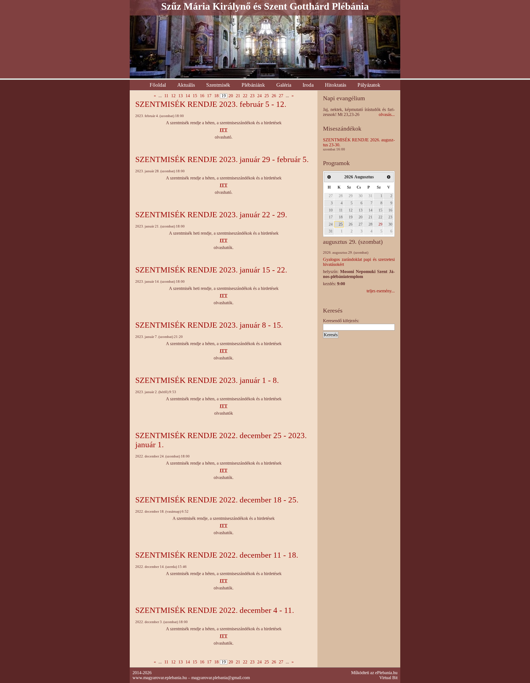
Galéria (283, 85)
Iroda (308, 85)
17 (209, 95)
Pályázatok (368, 85)
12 (173, 95)
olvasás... (387, 114)
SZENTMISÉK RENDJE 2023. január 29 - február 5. (222, 159)
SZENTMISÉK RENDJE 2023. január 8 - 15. (209, 325)
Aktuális (186, 85)
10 (331, 210)
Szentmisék (218, 85)
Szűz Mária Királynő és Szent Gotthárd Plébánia (265, 6)
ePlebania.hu (386, 672)
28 (341, 196)
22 (245, 95)
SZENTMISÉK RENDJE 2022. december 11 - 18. (216, 554)
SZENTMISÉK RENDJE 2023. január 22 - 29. (211, 214)
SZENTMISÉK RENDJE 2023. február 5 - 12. (210, 104)
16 (202, 95)
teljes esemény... (381, 290)
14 (188, 95)
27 (281, 95)
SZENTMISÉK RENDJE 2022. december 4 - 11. (214, 610)
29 (351, 196)
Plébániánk (253, 85)
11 (166, 95)
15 (195, 95)
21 (238, 95)
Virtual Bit (388, 677)
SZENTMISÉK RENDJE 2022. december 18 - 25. (216, 499)
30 (360, 196)
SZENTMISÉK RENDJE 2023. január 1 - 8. (207, 380)
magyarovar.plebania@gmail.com (220, 677)
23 (252, 95)
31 (370, 196)
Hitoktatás (335, 85)
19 (351, 217)
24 (259, 95)
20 (231, 95)
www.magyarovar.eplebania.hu (159, 677)
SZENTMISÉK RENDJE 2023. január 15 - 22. (211, 269)
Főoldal (158, 85)
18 (216, 95)
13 (180, 95)
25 (266, 95)
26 (274, 95)
